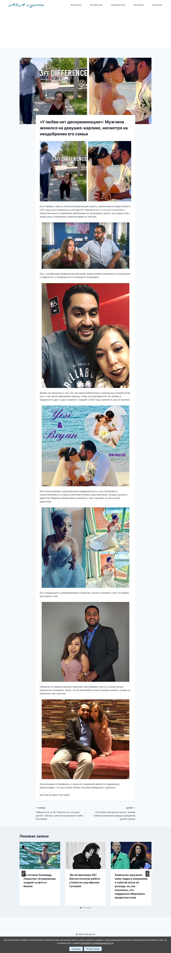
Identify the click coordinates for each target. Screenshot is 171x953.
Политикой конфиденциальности (96, 943)
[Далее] (147, 874)
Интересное (96, 5)
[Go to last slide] (24, 874)
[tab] (80, 907)
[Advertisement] (85, 28)
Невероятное (118, 5)
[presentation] (40, 855)
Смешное (157, 5)
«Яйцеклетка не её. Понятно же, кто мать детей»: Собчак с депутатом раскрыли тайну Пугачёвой (59, 813)
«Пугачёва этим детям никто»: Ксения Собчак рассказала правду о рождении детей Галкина (114, 813)
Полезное (138, 5)
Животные (75, 5)
